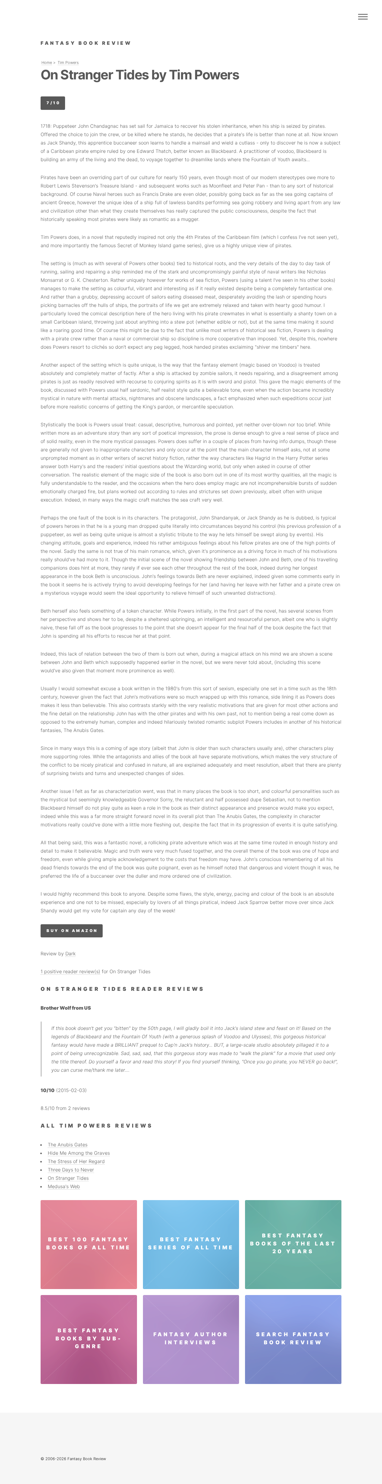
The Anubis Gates (67, 1145)
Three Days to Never (71, 1170)
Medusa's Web (64, 1186)
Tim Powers (68, 62)
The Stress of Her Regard (76, 1161)
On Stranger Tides (68, 1178)
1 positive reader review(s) (70, 971)
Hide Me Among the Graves (79, 1153)
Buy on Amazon (72, 930)
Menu (362, 17)
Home (46, 62)
